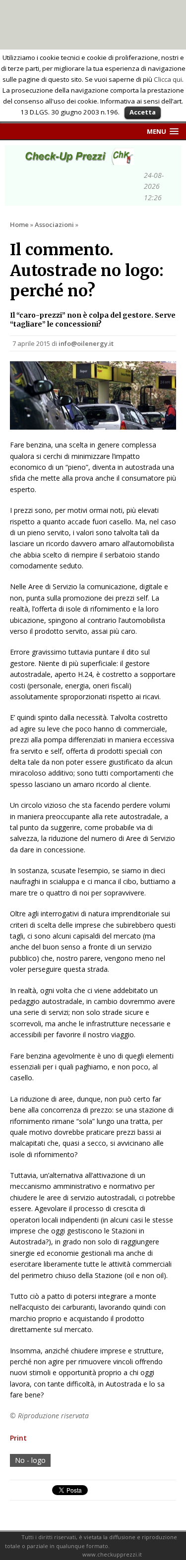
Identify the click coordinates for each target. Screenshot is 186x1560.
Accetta (142, 112)
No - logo (30, 1460)
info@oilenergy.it (86, 343)
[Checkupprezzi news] (77, 159)
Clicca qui (168, 79)
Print (18, 1438)
